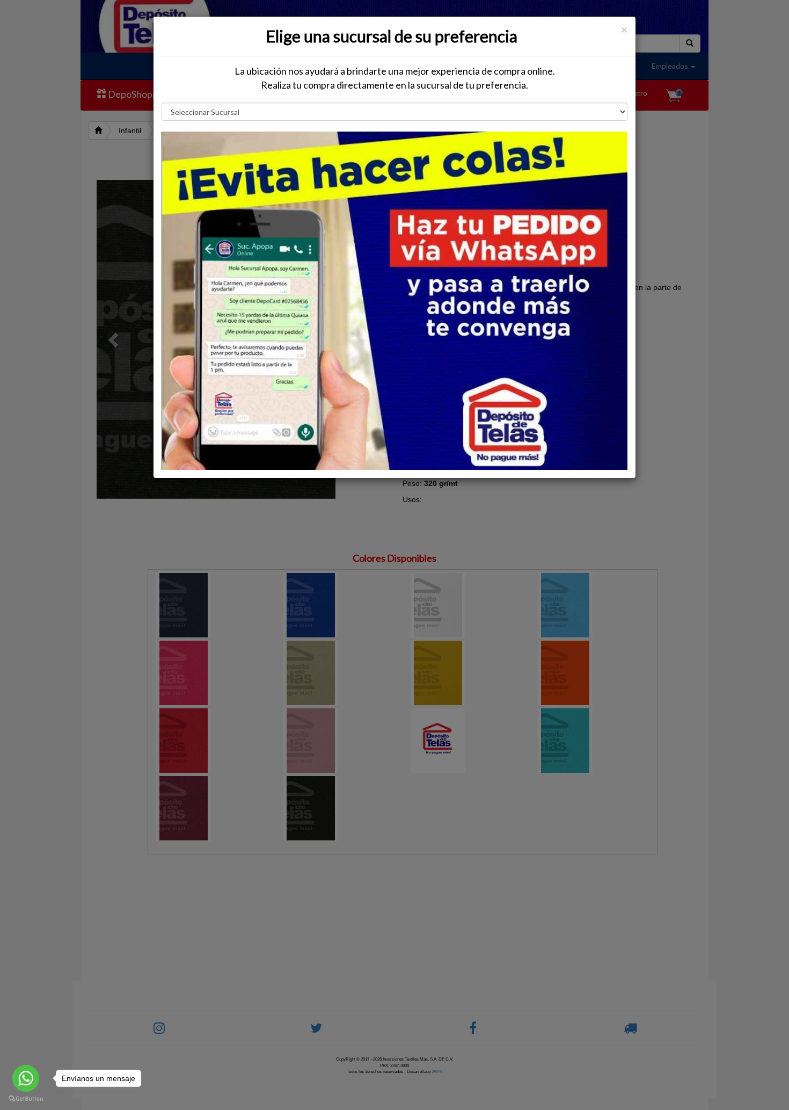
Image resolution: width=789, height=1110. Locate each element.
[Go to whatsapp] (25, 1078)
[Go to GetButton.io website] (26, 1099)
